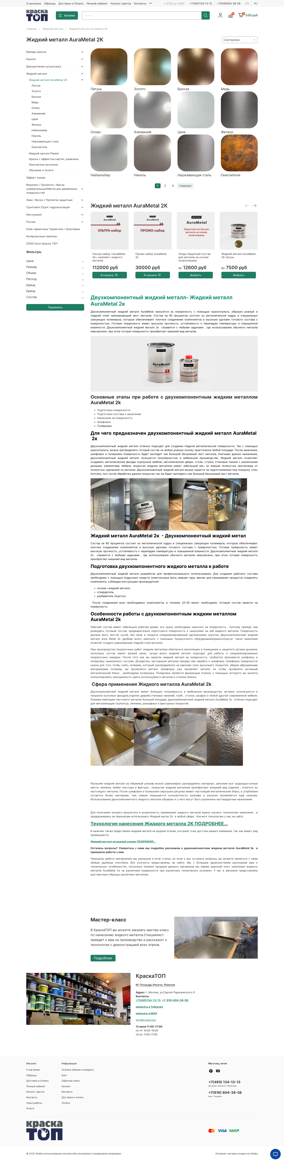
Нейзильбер (39, 130)
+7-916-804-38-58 (175, 1000)
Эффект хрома (35, 177)
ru (256, 3)
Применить (55, 307)
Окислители (39, 147)
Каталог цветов (121, 3)
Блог (64, 1075)
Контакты (140, 3)
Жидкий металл (53, 28)
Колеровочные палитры (41, 236)
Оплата (66, 1102)
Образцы (50, 3)
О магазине (33, 3)
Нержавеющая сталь (45, 141)
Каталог (69, 15)
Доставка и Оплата (71, 3)
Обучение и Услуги (41, 170)
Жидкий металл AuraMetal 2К (48, 80)
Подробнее (103, 958)
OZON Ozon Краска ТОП (42, 243)
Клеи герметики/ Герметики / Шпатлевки (53, 229)
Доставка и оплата (72, 1097)
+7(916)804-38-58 (228, 3)
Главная (31, 28)
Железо (36, 124)
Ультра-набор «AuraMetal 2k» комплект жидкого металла (108, 257)
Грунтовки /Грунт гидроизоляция (48, 207)
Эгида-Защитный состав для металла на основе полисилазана (194, 257)
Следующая (185, 185)
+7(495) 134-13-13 (224, 1082)
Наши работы (34, 1102)
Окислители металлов (43, 164)
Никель (36, 135)
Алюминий (38, 113)
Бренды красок (36, 51)
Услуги (30, 1108)
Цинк (35, 119)
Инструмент (34, 214)
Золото (36, 91)
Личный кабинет (97, 3)
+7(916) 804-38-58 (225, 1092)
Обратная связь (71, 1080)
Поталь (31, 221)
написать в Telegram (149, 1006)
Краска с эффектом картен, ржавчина (53, 159)
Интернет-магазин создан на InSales (236, 1153)
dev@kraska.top (146, 1020)
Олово (36, 108)
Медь (35, 102)
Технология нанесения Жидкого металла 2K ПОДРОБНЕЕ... (159, 823)
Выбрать (195, 275)
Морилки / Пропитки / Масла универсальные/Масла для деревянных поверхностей (51, 188)
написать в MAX (146, 1013)
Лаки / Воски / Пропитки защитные (49, 200)
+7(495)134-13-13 (200, 3)
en (247, 3)
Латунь (36, 85)
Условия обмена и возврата (78, 1069)
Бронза (36, 96)
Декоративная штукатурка (43, 66)
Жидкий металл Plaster (44, 153)
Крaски (31, 59)
